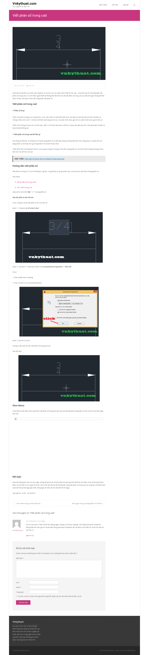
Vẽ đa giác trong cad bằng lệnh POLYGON (88, 503)
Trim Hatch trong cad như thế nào (27, 503)
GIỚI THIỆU (103, 5)
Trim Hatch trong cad (24, 187)
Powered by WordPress (107, 650)
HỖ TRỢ (115, 5)
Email (18, 587)
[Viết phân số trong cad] (59, 53)
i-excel (122, 650)
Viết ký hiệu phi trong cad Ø (26, 182)
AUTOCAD (29, 171)
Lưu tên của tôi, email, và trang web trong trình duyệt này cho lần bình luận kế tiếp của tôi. (50, 596)
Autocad (31, 85)
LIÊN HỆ (125, 5)
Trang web (20, 592)
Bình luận (31, 536)
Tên (18, 583)
